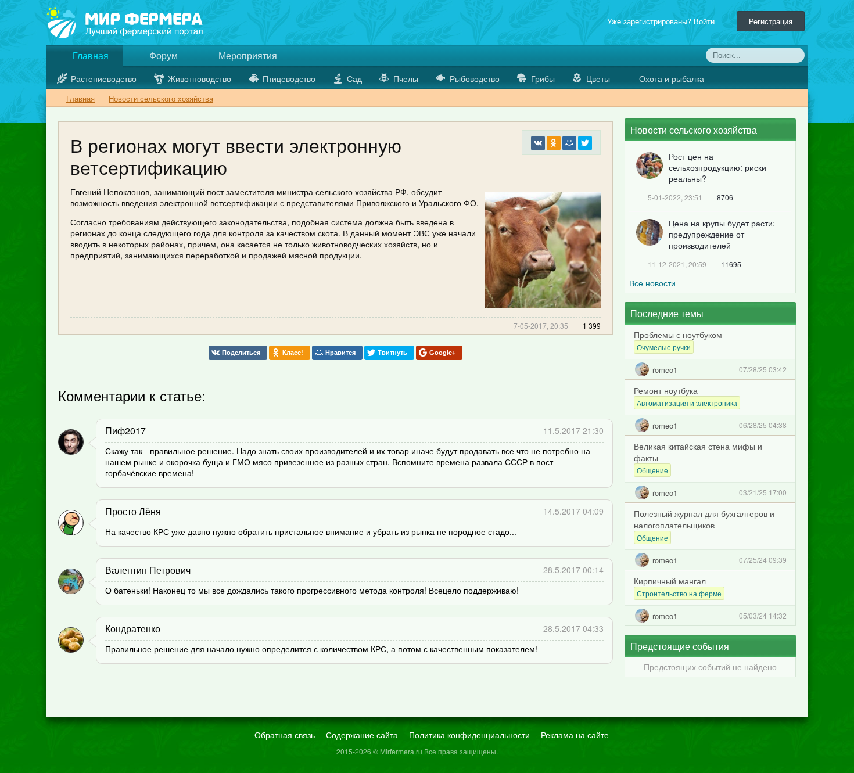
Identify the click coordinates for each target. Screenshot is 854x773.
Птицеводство (289, 78)
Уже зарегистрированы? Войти (663, 21)
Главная (89, 55)
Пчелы (405, 78)
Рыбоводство (475, 78)
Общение (652, 470)
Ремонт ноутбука (666, 390)
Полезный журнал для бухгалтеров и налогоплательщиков (704, 519)
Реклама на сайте (575, 734)
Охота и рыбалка (671, 78)
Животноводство (199, 78)
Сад (354, 78)
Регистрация (770, 21)
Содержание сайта (362, 734)
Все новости (652, 283)
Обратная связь (284, 734)
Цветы (598, 78)
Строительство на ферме (679, 593)
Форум (162, 55)
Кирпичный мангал (670, 581)
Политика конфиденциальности (469, 734)
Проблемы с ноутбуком (678, 334)
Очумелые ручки (664, 347)
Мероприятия (246, 55)
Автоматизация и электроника (687, 403)
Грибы (543, 78)
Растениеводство (104, 78)
